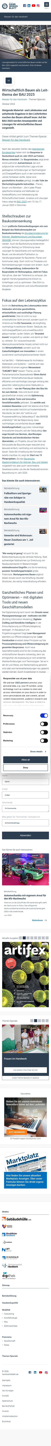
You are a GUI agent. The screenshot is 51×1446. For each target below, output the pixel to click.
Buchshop (6, 1421)
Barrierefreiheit (8, 1406)
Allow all (25, 760)
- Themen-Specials (23, 99)
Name (4, 775)
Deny (25, 767)
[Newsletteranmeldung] (25, 1117)
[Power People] (25, 1226)
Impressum (7, 1385)
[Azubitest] (25, 1242)
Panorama (6, 1337)
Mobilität (6, 1310)
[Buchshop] (25, 1258)
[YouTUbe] (33, 5)
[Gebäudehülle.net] (25, 1219)
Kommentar (7, 802)
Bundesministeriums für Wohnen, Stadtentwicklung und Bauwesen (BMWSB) (25, 237)
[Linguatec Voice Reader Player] (9, 81)
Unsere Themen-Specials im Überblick (25, 1078)
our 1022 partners (20, 682)
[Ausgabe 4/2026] (25, 974)
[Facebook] (24, 5)
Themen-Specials (10, 1356)
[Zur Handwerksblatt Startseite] (10, 5)
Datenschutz (7, 1401)
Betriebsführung (9, 1296)
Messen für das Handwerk (16, 17)
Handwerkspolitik (10, 1303)
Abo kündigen (8, 1391)
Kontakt (5, 1396)
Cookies (5, 1411)
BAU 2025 (22, 201)
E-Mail (4, 789)
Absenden (25, 835)
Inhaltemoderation (10, 1416)
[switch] (44, 724)
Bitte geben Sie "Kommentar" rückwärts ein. (21, 817)
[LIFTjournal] (25, 1250)
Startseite (6, 1380)
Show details (36, 751)
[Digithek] (25, 1276)
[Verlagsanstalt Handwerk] (25, 1265)
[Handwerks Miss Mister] (25, 1234)
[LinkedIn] (28, 5)
